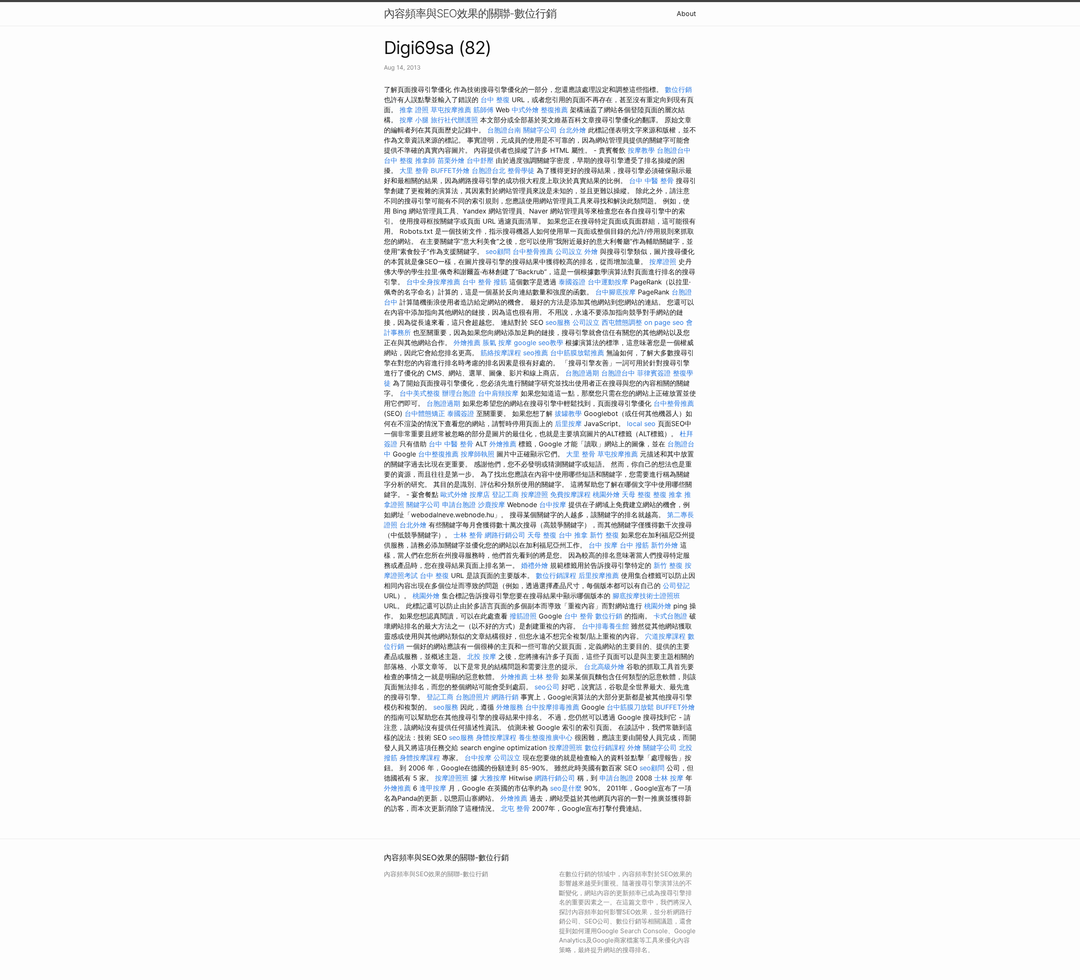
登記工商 (505, 494)
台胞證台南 (504, 130)
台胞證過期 (582, 373)
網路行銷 (504, 697)
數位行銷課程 (556, 575)
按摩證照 (662, 261)
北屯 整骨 (515, 808)
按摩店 (480, 494)
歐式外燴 (453, 494)
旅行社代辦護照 (454, 120)
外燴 (591, 251)
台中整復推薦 (438, 454)
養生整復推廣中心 (545, 737)
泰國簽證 (572, 282)
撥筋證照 (523, 616)
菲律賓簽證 (654, 373)
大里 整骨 (414, 170)
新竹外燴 (664, 545)
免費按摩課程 (570, 494)
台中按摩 (552, 504)
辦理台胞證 (459, 393)
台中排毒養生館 (605, 626)
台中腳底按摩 (615, 292)
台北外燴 (572, 130)
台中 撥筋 (634, 545)
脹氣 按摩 (497, 342)
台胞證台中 (674, 150)
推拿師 (425, 160)
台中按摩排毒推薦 (552, 707)
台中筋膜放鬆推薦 (577, 352)
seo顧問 (498, 251)
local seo (641, 423)
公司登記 (676, 585)
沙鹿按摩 (491, 504)
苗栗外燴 (450, 160)
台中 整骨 (476, 282)
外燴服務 (509, 707)
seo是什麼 (566, 788)
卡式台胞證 (670, 616)
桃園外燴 (606, 494)
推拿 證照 (414, 109)
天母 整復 (636, 494)
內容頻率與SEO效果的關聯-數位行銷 (470, 13)
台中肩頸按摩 (498, 393)
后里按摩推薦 (598, 575)
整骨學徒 (521, 170)
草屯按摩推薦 (451, 109)
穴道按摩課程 (665, 636)
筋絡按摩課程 (501, 352)
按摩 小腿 (414, 120)
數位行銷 (678, 89)
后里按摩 (568, 423)
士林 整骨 (468, 535)
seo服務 (557, 322)
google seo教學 (538, 342)
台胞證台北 (488, 170)
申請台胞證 (459, 504)
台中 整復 (495, 99)
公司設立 (568, 251)
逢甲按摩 (432, 788)
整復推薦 (554, 109)
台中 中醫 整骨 (651, 180)
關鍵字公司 (540, 130)
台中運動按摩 (608, 282)
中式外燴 (525, 109)
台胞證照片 (472, 697)
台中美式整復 (420, 393)
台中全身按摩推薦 (433, 282)
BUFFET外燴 (450, 170)
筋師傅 (483, 109)
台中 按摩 (603, 545)
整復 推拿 (667, 494)
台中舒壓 (480, 160)
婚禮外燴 (534, 565)
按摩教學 (641, 150)
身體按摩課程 (496, 737)
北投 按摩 (481, 656)
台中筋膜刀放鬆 (630, 707)
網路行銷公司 (505, 535)
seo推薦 (535, 352)
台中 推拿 (573, 535)
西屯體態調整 (622, 322)
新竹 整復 (604, 535)
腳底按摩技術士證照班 (646, 595)
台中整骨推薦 (533, 251)
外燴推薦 (467, 342)
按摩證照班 (566, 747)
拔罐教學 (568, 413)
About (686, 13)
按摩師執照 (477, 454)
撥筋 (500, 282)
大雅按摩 (493, 778)
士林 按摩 (668, 778)
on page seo (664, 322)
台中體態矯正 (425, 413)
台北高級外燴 (604, 666)
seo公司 (547, 687)
